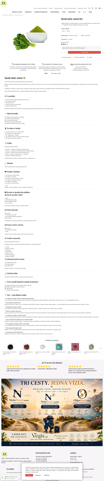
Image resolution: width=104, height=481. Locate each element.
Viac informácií (34, 472)
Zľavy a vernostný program (70, 8)
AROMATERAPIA (54, 12)
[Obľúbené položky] (92, 8)
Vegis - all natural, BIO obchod (40, 8)
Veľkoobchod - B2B (82, 8)
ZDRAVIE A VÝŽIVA (17, 12)
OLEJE (63, 12)
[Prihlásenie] (96, 8)
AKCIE (90, 12)
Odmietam (46, 475)
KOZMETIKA (28, 12)
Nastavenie (38, 475)
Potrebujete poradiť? (56, 73)
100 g (63, 31)
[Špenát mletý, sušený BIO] (29, 37)
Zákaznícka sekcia (58, 8)
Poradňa (51, 8)
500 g (68, 31)
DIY (79, 12)
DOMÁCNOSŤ (71, 12)
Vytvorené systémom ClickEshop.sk (52, 480)
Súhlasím (29, 475)
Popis (46, 73)
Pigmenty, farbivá (18, 15)
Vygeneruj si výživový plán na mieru (84, 477)
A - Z (84, 12)
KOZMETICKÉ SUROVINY (40, 12)
